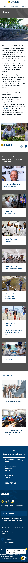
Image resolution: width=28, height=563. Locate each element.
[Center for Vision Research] (14, 322)
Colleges (5, 108)
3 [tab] (7, 145)
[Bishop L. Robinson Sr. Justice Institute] (14, 178)
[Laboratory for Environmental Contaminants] (14, 289)
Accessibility (3, 554)
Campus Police (9, 539)
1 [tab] (2, 145)
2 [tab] (4, 145)
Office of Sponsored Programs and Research (12, 468)
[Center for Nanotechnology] (14, 205)
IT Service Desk (5, 532)
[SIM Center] (14, 352)
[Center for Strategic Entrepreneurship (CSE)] (14, 260)
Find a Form (19, 528)
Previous (21, 146)
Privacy (17, 554)
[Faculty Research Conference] (14, 392)
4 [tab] (9, 145)
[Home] (13, 2)
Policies (11, 554)
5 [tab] (11, 145)
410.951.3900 (9, 543)
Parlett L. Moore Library (11, 477)
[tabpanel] (13, 132)
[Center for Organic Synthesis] (14, 233)
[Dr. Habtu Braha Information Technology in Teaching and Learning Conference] (14, 423)
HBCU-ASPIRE (10, 483)
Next (26, 146)
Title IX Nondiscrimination (7, 556)
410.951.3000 (9, 513)
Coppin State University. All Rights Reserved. (16, 558)
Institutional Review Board (12, 460)
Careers (4, 528)
